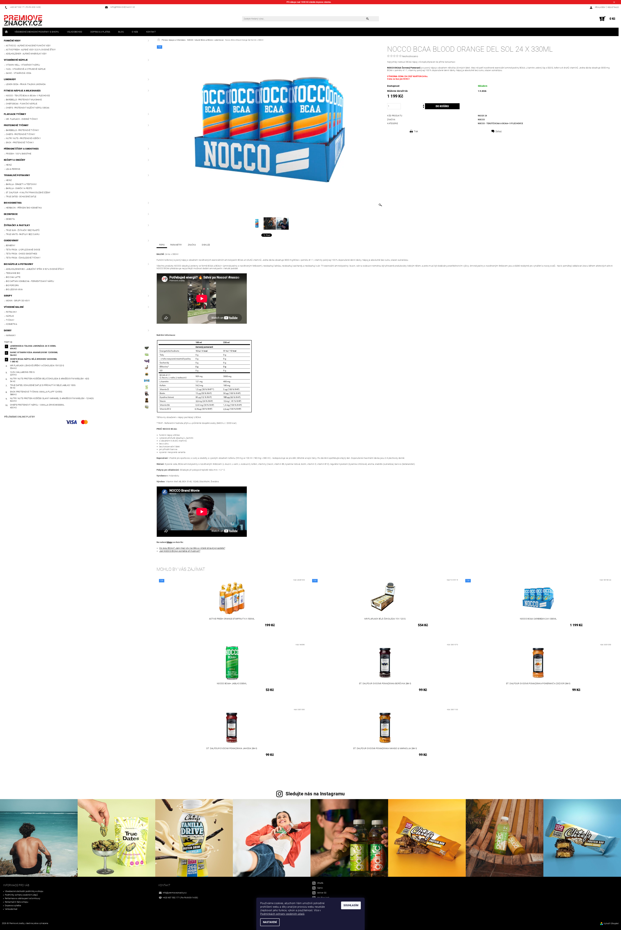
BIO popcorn (12, 285)
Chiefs (320, 883)
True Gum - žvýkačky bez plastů (23, 230)
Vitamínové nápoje (16, 60)
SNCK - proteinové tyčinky (20, 142)
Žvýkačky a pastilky (17, 225)
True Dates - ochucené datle (21, 196)
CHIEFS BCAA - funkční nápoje (21, 104)
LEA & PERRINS (13, 169)
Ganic (320, 888)
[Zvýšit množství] (423, 104)
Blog (121, 32)
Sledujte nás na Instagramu (315, 793)
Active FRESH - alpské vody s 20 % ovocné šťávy (31, 50)
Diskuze (206, 245)
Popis (162, 245)
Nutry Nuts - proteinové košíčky (23, 138)
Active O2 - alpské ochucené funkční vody (28, 46)
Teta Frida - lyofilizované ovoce (23, 250)
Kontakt (151, 32)
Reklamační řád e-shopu (16, 902)
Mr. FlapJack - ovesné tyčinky (22, 119)
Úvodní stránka (6, 32)
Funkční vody (12, 40)
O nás (135, 32)
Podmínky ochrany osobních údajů (21, 895)
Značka (192, 245)
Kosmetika (11, 324)
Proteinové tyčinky (16, 125)
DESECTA (10, 219)
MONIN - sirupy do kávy (18, 301)
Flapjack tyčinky (15, 114)
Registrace (613, 7)
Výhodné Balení (13, 307)
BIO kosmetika (13, 202)
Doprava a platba (100, 32)
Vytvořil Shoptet (611, 923)
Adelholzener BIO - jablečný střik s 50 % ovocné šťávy (35, 269)
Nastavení (270, 922)
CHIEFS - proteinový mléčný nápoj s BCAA (27, 108)
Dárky (8, 330)
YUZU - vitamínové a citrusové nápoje (26, 69)
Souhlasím (350, 905)
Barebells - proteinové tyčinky (22, 130)
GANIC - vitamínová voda (18, 73)
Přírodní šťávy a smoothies (21, 148)
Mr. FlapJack (323, 897)
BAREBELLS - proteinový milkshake (24, 100)
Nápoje (10, 316)
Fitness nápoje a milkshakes (22, 90)
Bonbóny (10, 245)
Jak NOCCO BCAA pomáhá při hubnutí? (179, 551)
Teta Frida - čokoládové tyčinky (23, 258)
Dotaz (499, 131)
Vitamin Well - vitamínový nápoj (23, 65)
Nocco (481, 119)
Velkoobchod (74, 32)
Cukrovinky (11, 240)
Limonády (10, 79)
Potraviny (11, 312)
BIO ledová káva (14, 289)
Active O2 (322, 892)
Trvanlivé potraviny (17, 175)
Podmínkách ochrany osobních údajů (282, 913)
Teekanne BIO (13, 273)
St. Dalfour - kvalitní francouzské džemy (28, 192)
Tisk (416, 131)
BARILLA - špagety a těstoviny (21, 184)
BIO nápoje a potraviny (18, 264)
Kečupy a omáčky (14, 160)
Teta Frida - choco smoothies (21, 254)
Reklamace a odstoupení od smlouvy (22, 898)
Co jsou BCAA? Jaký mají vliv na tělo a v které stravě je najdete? (192, 548)
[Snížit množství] (423, 107)
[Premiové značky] (23, 20)
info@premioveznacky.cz (174, 892)
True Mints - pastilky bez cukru (22, 234)
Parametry (176, 245)
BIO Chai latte (13, 277)
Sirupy (8, 295)
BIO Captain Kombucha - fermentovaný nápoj (30, 281)
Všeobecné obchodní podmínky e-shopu (37, 32)
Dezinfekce (11, 214)
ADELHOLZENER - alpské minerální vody (26, 54)
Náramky (11, 335)
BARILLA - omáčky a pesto (19, 188)
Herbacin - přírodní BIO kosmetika (24, 208)
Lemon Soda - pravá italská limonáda (26, 84)
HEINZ (9, 165)
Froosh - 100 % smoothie (18, 154)
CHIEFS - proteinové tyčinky (20, 134)
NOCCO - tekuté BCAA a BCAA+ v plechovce (28, 96)
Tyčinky (10, 320)
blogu (169, 542)
